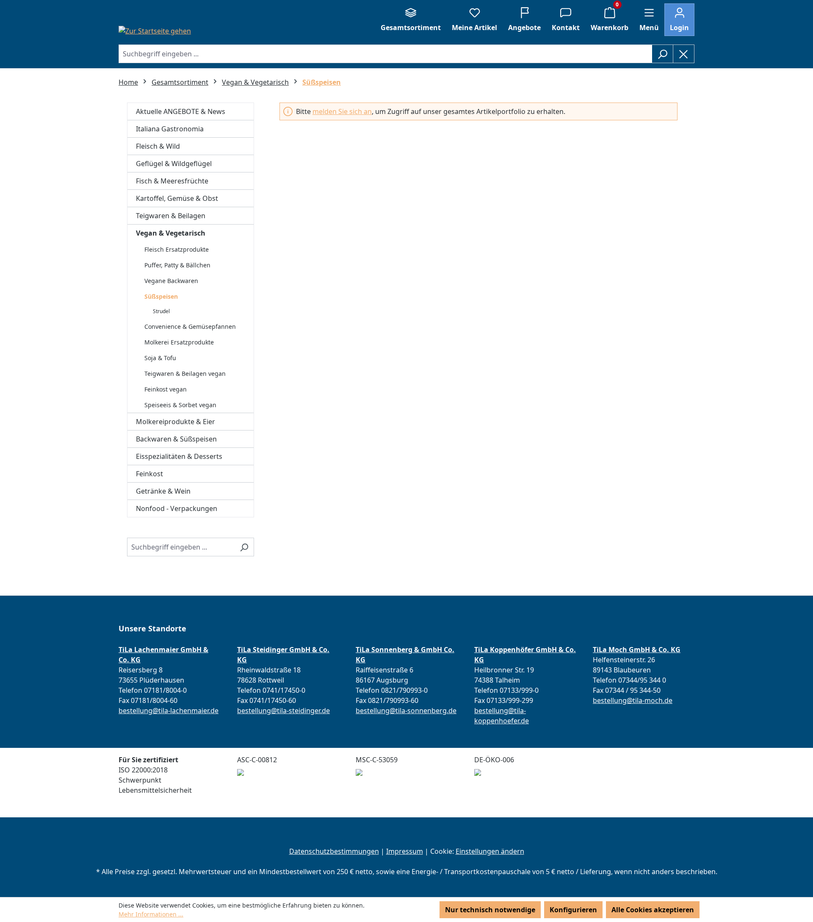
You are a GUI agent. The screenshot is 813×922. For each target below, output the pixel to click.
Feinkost (149, 473)
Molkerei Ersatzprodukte (179, 342)
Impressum (404, 851)
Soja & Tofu (160, 358)
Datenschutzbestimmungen (334, 851)
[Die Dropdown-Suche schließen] (683, 53)
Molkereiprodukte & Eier (175, 421)
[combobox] (385, 53)
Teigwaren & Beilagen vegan (185, 373)
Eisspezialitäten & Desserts (179, 456)
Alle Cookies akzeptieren (652, 909)
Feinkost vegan (165, 389)
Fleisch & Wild (158, 146)
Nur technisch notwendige (490, 909)
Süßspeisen (161, 296)
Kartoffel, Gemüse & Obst (177, 198)
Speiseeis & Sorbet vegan (180, 405)
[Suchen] (662, 53)
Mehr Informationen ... (151, 914)
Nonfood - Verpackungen (176, 508)
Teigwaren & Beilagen (170, 215)
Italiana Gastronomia (170, 128)
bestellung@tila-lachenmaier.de (168, 710)
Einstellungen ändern (490, 851)
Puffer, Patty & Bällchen (177, 265)
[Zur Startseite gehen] (155, 30)
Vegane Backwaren (171, 281)
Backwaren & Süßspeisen (176, 439)
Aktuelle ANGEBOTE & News (180, 111)
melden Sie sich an (342, 111)
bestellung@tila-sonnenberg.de (406, 710)
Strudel (161, 311)
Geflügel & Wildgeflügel (174, 163)
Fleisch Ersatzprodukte (176, 249)
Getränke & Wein (163, 491)
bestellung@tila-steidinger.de (283, 710)
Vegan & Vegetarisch (170, 233)
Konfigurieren (573, 909)
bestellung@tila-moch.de (632, 700)
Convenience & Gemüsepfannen (190, 326)
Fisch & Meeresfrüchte (172, 181)
